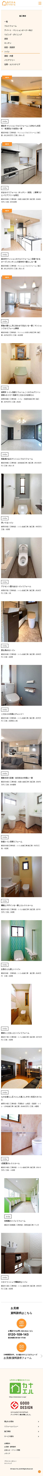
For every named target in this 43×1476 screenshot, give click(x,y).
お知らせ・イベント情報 (12, 1450)
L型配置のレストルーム (10, 1163)
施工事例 (7, 1431)
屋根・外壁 (8, 56)
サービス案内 (9, 1436)
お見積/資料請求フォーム (18, 1357)
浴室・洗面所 (9, 47)
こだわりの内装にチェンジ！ (12, 714)
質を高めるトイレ (8, 650)
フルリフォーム (10, 26)
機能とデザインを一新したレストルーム (17, 905)
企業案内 (7, 1443)
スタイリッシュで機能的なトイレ (14, 1282)
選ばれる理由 (9, 1421)
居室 (6, 39)
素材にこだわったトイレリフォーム (15, 1033)
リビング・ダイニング (13, 34)
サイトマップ (8, 1463)
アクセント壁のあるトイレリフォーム (16, 586)
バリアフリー (9, 60)
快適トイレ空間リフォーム (11, 841)
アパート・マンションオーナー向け (18, 30)
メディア (7, 1453)
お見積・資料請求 (10, 1447)
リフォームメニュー (11, 1426)
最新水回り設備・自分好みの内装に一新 (17, 778)
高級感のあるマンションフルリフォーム (17, 459)
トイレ (7, 51)
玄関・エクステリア (12, 64)
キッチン (7, 43)
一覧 (6, 21)
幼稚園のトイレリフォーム (14, 1221)
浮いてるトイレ (7, 523)
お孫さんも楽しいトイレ (11, 969)
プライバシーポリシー (10, 1461)
